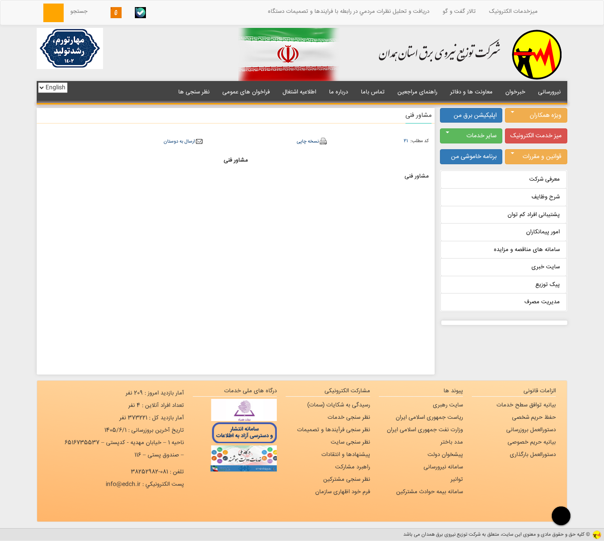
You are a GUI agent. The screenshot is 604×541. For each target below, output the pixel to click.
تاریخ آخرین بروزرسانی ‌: (144, 430)
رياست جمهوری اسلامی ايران (429, 417)
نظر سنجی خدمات (349, 417)
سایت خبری (545, 267)
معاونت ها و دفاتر (471, 92)
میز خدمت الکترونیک (536, 136)
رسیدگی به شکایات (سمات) (338, 405)
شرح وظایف (545, 197)
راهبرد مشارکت (352, 467)
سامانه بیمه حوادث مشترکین (429, 491)
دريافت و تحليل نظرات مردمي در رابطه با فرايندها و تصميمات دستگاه (348, 11)
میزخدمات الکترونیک (513, 11)
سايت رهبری (448, 405)
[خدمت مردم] (235, 468)
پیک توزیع (547, 284)
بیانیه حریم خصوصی (532, 442)
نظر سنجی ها (194, 92)
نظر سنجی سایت (350, 442)
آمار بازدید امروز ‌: (155, 393)
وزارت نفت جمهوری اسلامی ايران (425, 429)
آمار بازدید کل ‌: (151, 417)
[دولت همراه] (235, 410)
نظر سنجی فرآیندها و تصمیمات (333, 429)
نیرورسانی (549, 92)
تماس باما (373, 92)
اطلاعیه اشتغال (299, 92)
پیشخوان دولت (445, 454)
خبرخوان (515, 92)
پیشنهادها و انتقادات (345, 454)
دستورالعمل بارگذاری (533, 454)
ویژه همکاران (546, 115)
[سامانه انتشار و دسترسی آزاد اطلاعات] (235, 432)
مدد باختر (451, 442)
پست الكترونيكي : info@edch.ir (145, 484)
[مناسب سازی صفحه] (560, 515)
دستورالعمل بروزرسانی (531, 429)
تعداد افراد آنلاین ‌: (156, 405)
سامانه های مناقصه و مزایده (527, 249)
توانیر (457, 479)
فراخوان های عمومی (246, 92)
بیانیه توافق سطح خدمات (526, 405)
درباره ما (338, 92)
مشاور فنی (417, 176)
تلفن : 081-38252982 (157, 472)
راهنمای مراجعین (417, 92)
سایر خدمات (481, 136)
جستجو (81, 11)
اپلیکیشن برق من (475, 115)
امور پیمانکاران (543, 232)
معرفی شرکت (544, 179)
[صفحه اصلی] (555, 11)
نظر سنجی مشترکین (346, 479)
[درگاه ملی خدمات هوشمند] (235, 454)
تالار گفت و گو (459, 11)
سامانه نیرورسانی (443, 467)
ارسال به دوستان (179, 141)
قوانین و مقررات (542, 157)
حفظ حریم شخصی (534, 417)
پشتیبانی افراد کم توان (534, 214)
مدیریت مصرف (542, 302)
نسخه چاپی (308, 141)
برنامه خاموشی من (474, 157)
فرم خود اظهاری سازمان (342, 491)
